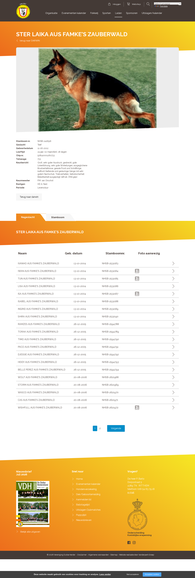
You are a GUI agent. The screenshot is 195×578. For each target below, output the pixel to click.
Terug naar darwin (29, 197)
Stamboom (57, 217)
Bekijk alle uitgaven (30, 531)
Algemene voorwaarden (98, 555)
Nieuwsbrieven (84, 520)
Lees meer (172, 263)
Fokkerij (94, 13)
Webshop (136, 4)
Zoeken (148, 4)
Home (79, 479)
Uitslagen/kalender (152, 13)
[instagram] (134, 542)
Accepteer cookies (152, 574)
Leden (118, 13)
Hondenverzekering (86, 489)
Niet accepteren (133, 574)
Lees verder (105, 574)
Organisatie (51, 13)
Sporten (106, 13)
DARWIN (35, 40)
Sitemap (113, 555)
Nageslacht (28, 217)
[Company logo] (23, 12)
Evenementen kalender (74, 13)
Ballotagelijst (83, 504)
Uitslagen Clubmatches (88, 509)
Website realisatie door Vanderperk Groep (136, 555)
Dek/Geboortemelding (88, 494)
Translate (164, 6)
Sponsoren (131, 13)
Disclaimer (82, 555)
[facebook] (128, 542)
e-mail (130, 492)
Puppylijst (81, 515)
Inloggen (117, 4)
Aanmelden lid (83, 499)
